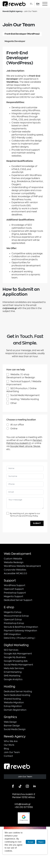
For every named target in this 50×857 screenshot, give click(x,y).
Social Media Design (15, 729)
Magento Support (13, 596)
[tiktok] (20, 786)
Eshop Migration (13, 706)
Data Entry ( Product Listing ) (19, 638)
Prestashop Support (15, 593)
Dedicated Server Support (18, 600)
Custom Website (13, 559)
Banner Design (12, 726)
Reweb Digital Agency (12, 11)
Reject (40, 842)
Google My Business (15, 657)
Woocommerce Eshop (16, 616)
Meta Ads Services (14, 668)
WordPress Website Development (22, 566)
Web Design (10, 722)
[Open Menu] (44, 3)
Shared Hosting (12, 699)
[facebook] (13, 786)
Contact (8, 756)
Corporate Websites (15, 570)
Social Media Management (18, 665)
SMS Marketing (12, 676)
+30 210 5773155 (24, 807)
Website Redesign (13, 562)
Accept (30, 842)
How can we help (15, 370)
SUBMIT (37, 523)
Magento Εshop (12, 612)
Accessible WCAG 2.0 (15, 573)
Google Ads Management (18, 654)
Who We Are (11, 741)
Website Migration (14, 702)
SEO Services (11, 650)
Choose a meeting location (21, 420)
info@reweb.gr (23, 804)
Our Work (9, 745)
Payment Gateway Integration (20, 631)
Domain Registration (15, 710)
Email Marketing (13, 672)
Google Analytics (13, 679)
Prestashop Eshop (14, 623)
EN (37, 4)
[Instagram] (27, 786)
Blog (6, 749)
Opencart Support (14, 589)
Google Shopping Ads (16, 661)
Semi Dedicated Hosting (17, 695)
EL (31, 4)
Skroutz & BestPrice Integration (21, 627)
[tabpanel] (25, 165)
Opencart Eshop (13, 620)
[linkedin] (34, 786)
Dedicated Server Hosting (18, 691)
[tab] (22, 34)
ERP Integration (12, 634)
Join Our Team (12, 752)
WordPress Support (14, 585)
